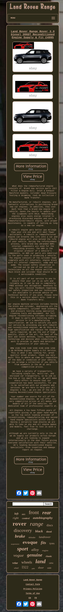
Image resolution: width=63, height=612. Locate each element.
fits (43, 542)
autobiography (43, 518)
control (26, 518)
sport (22, 549)
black (39, 531)
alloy (35, 549)
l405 (23, 514)
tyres (51, 543)
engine (45, 550)
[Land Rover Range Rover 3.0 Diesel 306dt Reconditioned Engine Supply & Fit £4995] (33, 57)
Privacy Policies (32, 589)
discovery (23, 530)
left (16, 513)
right (16, 518)
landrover (45, 537)
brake (20, 536)
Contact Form (33, 584)
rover (20, 523)
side (49, 568)
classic (49, 556)
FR (35, 598)
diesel (49, 531)
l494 (51, 563)
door (41, 567)
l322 (25, 567)
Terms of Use (33, 593)
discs (50, 525)
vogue (18, 555)
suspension (15, 544)
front (34, 512)
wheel (16, 568)
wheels (26, 562)
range (36, 524)
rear (46, 512)
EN (30, 598)
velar (15, 563)
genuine (34, 555)
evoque (30, 542)
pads (33, 568)
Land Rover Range (32, 580)
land (40, 561)
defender (32, 537)
